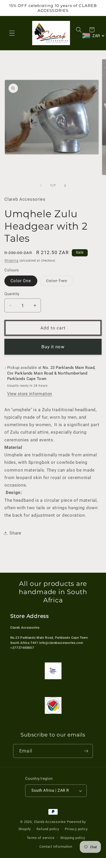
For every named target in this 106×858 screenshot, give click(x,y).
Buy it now (53, 346)
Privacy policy (76, 829)
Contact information (55, 846)
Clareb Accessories (50, 822)
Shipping (11, 260)
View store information (29, 393)
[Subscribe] (86, 751)
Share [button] (15, 533)
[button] (12, 33)
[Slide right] (65, 185)
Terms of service (41, 838)
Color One (21, 280)
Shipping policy (72, 838)
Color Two (59, 282)
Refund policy (48, 829)
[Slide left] (41, 185)
